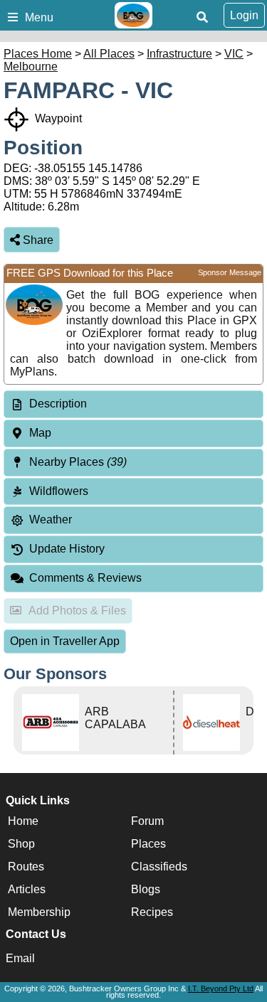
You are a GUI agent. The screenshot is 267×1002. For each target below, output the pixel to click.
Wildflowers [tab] (58, 491)
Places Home (38, 54)
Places (148, 844)
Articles (27, 889)
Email (20, 958)
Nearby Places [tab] (78, 462)
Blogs (145, 889)
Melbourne (31, 66)
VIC (234, 54)
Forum (147, 821)
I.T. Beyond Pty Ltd (220, 988)
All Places (109, 54)
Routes (26, 866)
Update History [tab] (67, 549)
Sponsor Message (229, 272)
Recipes (152, 912)
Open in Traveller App (65, 641)
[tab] (133, 404)
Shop (21, 844)
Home (23, 821)
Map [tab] (40, 433)
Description (58, 404)
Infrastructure (179, 54)
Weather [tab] (50, 519)
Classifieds (159, 866)
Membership (39, 912)
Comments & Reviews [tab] (85, 578)
